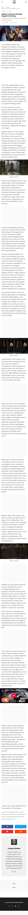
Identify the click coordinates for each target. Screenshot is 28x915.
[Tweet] (20, 826)
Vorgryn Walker (5, 22)
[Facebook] (9, 906)
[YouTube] (15, 906)
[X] (12, 906)
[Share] (7, 826)
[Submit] (20, 831)
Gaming (4, 11)
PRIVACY (21, 902)
